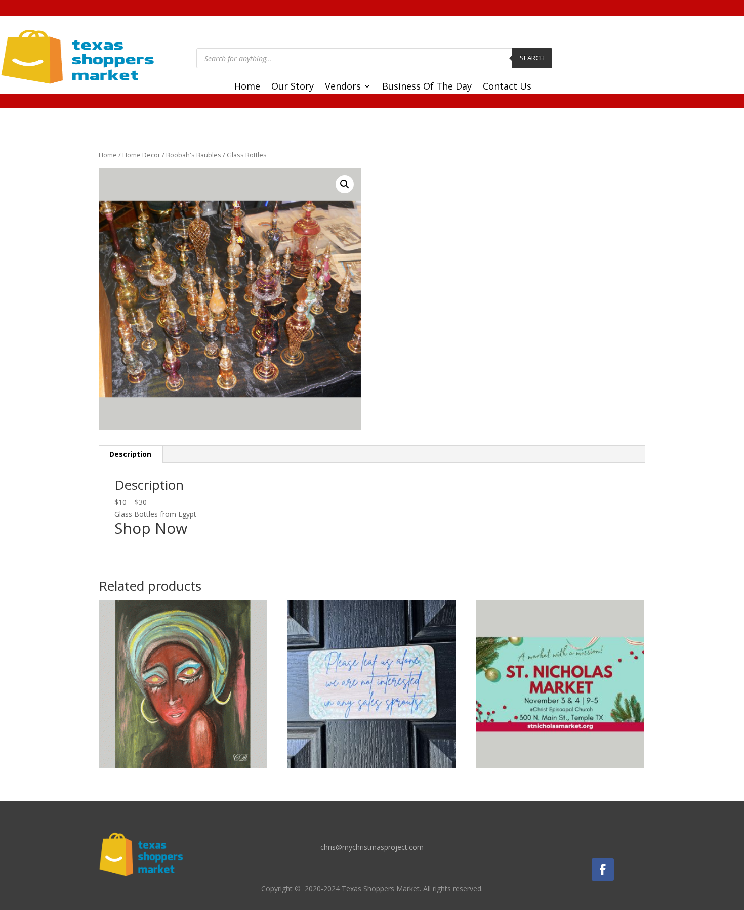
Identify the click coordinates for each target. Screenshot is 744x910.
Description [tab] (130, 454)
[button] (345, 184)
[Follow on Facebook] (603, 869)
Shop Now (150, 527)
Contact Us (507, 87)
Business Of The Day (427, 87)
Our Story (292, 87)
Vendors (343, 87)
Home (247, 87)
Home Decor (141, 154)
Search (532, 57)
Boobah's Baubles (193, 154)
